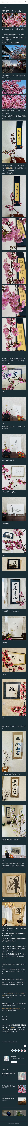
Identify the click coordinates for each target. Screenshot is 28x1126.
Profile (13, 2)
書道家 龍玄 (9, 168)
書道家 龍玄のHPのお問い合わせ (11, 1008)
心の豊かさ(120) (14, 1041)
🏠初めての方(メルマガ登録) (6, 2)
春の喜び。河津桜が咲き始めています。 (12, 1086)
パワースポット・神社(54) (6, 1041)
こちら (4, 1029)
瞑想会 (12, 1027)
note (19, 2)
